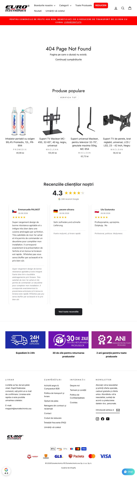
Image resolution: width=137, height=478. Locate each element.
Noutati (38, 10)
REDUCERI (100, 5)
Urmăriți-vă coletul (55, 10)
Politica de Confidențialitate (77, 396)
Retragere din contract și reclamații (55, 407)
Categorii (64, 5)
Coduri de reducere (52, 418)
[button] (128, 472)
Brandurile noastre (43, 5)
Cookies (73, 402)
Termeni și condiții (78, 390)
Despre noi (75, 385)
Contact (47, 413)
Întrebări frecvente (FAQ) (55, 422)
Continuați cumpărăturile (68, 59)
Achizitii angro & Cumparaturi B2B (51, 387)
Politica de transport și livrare (54, 394)
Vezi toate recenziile (69, 311)
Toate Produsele (83, 5)
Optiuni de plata (51, 401)
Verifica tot (68, 97)
